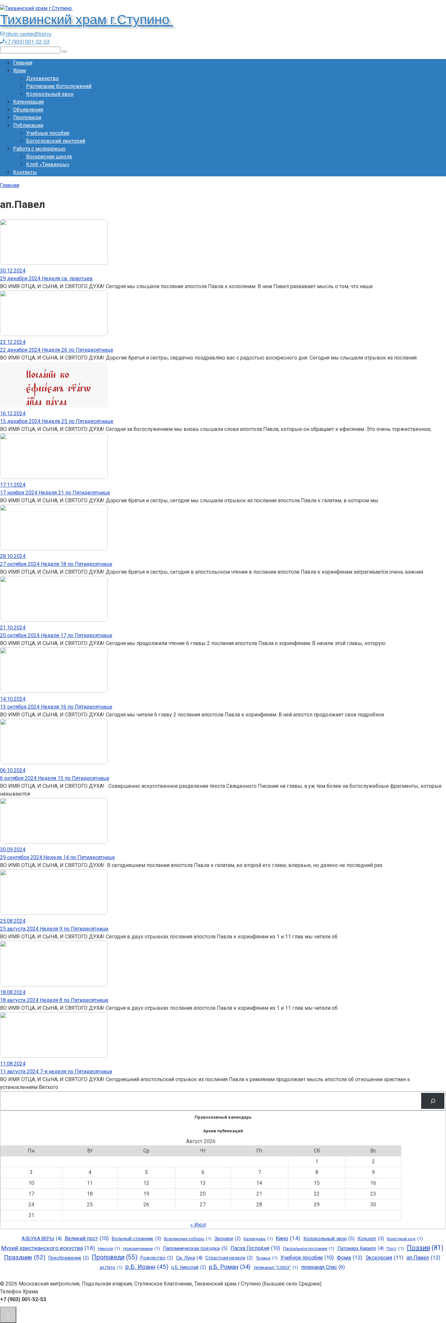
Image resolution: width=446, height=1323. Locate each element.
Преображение (68, 1257)
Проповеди (27, 117)
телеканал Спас (323, 1267)
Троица (267, 1258)
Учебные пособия (47, 133)
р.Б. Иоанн (146, 1267)
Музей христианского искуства (48, 1248)
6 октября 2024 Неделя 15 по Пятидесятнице (54, 778)
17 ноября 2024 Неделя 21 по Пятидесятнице (55, 493)
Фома (349, 1258)
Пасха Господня (255, 1248)
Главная (22, 63)
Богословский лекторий (55, 141)
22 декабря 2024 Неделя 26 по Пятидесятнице (56, 350)
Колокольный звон (49, 94)
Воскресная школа (49, 157)
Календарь (258, 1238)
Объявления (28, 110)
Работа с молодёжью (39, 149)
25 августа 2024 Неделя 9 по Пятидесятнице (54, 929)
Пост (395, 1248)
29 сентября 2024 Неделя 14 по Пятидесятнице (57, 857)
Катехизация (28, 102)
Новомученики (141, 1248)
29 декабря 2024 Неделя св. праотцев (46, 278)
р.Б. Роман (229, 1267)
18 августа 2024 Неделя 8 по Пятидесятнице (54, 1000)
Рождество (156, 1257)
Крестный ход (405, 1238)
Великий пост (87, 1238)
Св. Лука (189, 1258)
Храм (19, 70)
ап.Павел (423, 1258)
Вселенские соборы (188, 1238)
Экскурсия (384, 1258)
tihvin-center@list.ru (28, 34)
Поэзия (425, 1248)
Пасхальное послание (308, 1248)
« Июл (198, 1225)
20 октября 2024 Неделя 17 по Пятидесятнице (56, 635)
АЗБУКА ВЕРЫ (42, 1239)
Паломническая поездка (195, 1248)
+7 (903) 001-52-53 (27, 42)
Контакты (25, 172)
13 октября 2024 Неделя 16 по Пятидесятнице (56, 707)
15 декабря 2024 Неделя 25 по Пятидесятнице (56, 421)
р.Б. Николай (188, 1267)
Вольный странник (136, 1239)
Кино (288, 1238)
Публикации (28, 125)
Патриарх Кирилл (360, 1248)
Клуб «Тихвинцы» (48, 164)
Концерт (371, 1239)
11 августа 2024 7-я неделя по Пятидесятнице (56, 1071)
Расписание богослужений (58, 86)
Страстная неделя (229, 1257)
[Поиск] (432, 1101)
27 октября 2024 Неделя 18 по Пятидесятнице (56, 564)
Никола (109, 1248)
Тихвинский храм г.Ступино (86, 19)
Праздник (24, 1257)
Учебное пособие (307, 1258)
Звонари (228, 1238)
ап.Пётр (111, 1267)
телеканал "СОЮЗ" (275, 1267)
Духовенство (42, 78)
